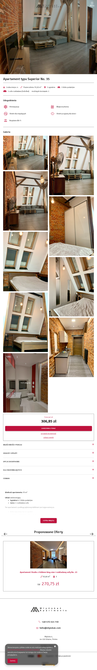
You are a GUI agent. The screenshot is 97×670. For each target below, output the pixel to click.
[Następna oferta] (91, 534)
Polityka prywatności (63, 656)
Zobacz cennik (48, 437)
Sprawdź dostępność (48, 434)
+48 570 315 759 (50, 621)
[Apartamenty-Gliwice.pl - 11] (71, 287)
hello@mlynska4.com (50, 628)
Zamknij (12, 661)
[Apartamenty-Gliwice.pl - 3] (71, 166)
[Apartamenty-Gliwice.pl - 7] (71, 226)
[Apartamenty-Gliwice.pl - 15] (71, 348)
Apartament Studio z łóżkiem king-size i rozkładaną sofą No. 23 (48, 572)
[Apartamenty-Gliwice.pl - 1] (26, 153)
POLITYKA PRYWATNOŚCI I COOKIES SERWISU (24, 650)
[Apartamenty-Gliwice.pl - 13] (26, 323)
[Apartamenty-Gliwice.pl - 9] (26, 262)
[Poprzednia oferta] (5, 534)
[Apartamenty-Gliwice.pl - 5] (26, 201)
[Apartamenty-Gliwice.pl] (48, 6)
